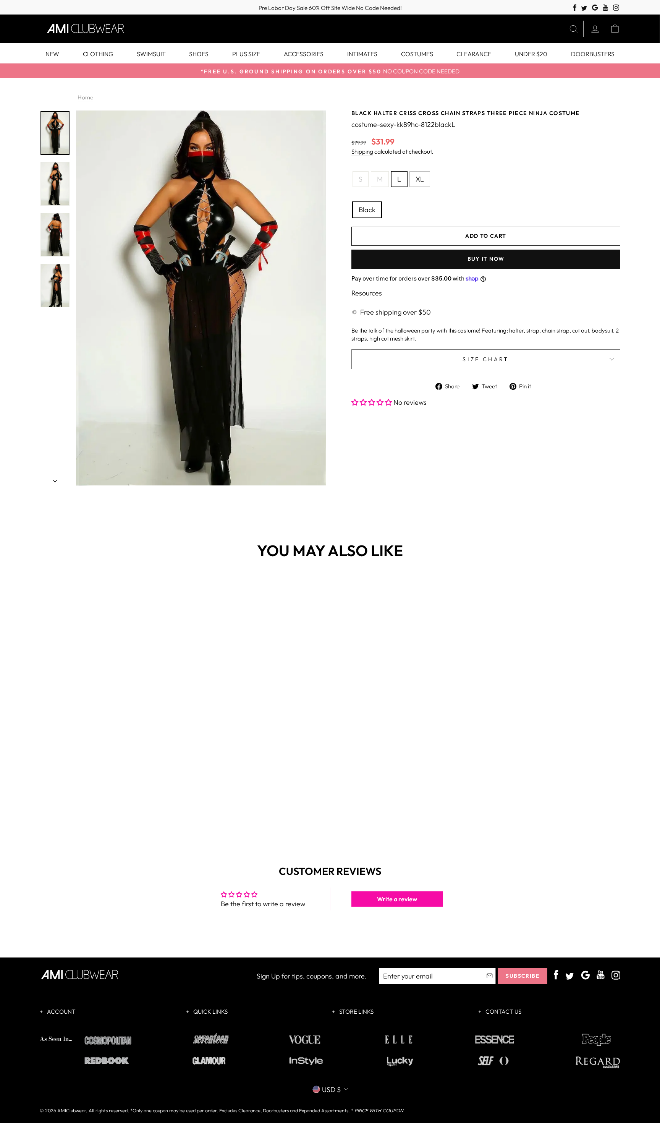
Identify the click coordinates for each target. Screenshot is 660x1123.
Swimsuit (151, 54)
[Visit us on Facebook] (574, 7)
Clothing (98, 54)
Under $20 (531, 54)
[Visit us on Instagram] (616, 7)
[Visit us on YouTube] (605, 7)
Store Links (356, 1011)
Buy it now (486, 258)
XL (420, 179)
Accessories (304, 54)
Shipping (362, 151)
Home (85, 97)
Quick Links (210, 1011)
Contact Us (502, 1011)
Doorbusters (593, 54)
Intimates (362, 54)
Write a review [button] (397, 899)
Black (367, 209)
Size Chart (486, 359)
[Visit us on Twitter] (584, 8)
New (52, 54)
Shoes (199, 54)
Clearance (473, 54)
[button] (372, 402)
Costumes (417, 54)
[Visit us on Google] (595, 7)
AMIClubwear (71, 1110)
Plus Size (246, 54)
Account (61, 1011)
